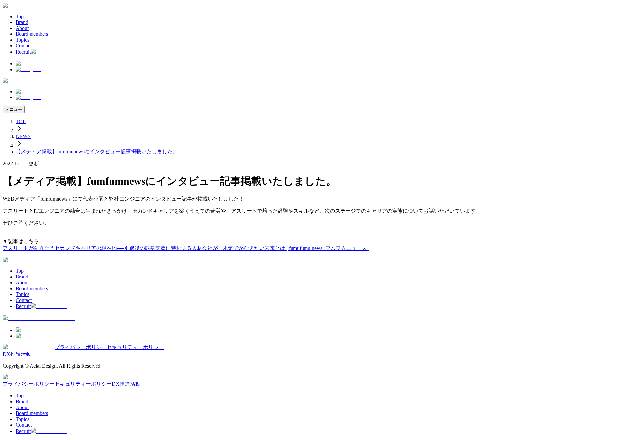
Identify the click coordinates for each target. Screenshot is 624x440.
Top (20, 16)
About (22, 28)
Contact (24, 45)
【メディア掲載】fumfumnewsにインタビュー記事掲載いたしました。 (97, 151)
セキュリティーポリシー (135, 347)
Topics (22, 40)
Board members (32, 34)
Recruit (23, 52)
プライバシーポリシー (81, 347)
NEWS (23, 136)
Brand (22, 22)
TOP (21, 121)
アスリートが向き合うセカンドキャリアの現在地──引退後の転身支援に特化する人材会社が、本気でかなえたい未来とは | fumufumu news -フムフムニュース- (186, 248)
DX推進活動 (17, 354)
